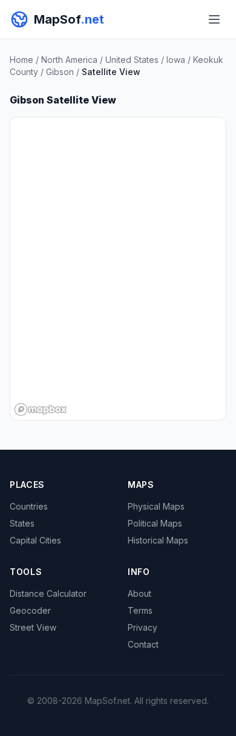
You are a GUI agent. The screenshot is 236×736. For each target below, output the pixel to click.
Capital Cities (35, 540)
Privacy (142, 627)
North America (69, 59)
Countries (29, 506)
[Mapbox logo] (40, 409)
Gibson (60, 72)
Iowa (175, 59)
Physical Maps (156, 506)
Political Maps (155, 523)
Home (21, 59)
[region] (118, 268)
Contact (143, 644)
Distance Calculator (48, 593)
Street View (33, 627)
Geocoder (30, 610)
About (139, 593)
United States (132, 59)
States (22, 523)
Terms (140, 610)
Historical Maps (158, 540)
